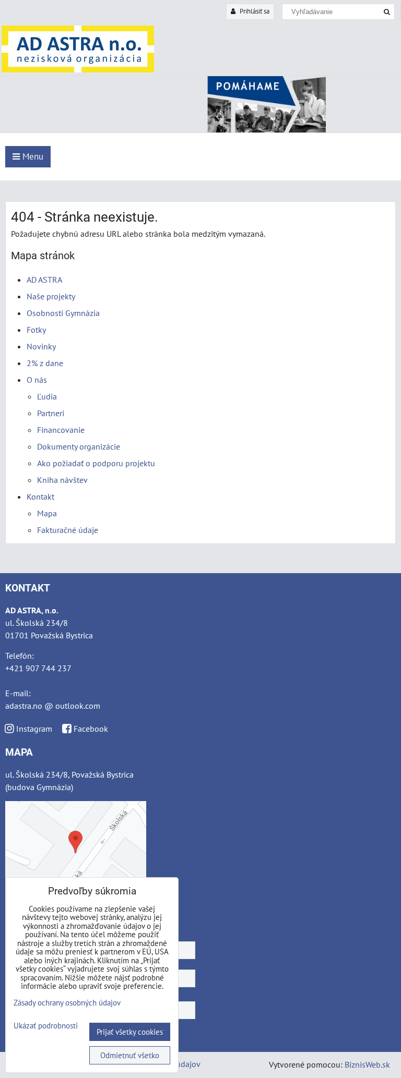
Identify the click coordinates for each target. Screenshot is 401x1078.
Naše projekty (51, 296)
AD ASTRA (44, 279)
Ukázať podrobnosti (46, 1026)
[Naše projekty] (200, 129)
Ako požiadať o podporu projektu (96, 463)
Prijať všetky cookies (130, 1032)
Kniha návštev (62, 480)
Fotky (36, 329)
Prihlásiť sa (253, 11)
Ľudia (47, 396)
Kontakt (40, 496)
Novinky (41, 346)
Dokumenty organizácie (78, 446)
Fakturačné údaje (67, 530)
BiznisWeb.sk (367, 1064)
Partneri (50, 413)
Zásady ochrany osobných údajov (67, 1003)
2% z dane (45, 363)
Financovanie (61, 430)
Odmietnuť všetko (129, 1055)
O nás (37, 379)
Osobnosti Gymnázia (63, 313)
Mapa (47, 513)
